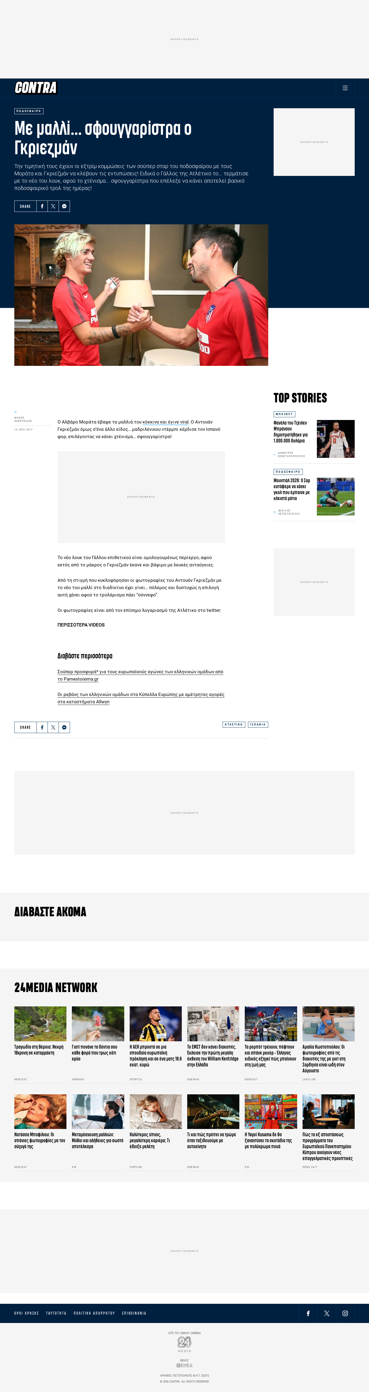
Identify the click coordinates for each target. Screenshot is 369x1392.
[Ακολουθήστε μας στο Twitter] (327, 1313)
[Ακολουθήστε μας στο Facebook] (308, 1313)
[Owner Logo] (184, 1344)
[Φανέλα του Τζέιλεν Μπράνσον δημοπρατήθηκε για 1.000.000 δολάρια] (336, 439)
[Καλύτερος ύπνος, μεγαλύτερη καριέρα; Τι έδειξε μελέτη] (156, 1111)
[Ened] (185, 1365)
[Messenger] (64, 206)
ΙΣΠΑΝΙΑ (258, 724)
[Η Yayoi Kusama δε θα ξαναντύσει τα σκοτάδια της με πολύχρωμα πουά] (271, 1111)
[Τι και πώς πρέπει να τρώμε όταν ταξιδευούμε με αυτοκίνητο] (213, 1111)
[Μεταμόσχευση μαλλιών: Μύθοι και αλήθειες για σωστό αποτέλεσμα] (98, 1111)
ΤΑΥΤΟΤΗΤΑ (56, 1313)
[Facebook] (42, 206)
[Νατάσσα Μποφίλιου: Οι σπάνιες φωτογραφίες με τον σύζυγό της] (40, 1111)
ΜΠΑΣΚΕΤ (284, 414)
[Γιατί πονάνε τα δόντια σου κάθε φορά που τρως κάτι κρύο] (98, 1023)
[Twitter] (53, 206)
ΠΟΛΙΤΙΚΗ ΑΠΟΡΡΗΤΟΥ (94, 1313)
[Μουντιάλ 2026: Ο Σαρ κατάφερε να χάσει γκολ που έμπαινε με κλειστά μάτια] (336, 497)
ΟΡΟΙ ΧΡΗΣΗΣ (26, 1313)
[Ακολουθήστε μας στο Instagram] (345, 1313)
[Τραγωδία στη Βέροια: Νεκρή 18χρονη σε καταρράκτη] (40, 1023)
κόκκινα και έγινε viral (166, 422)
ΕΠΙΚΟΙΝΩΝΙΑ (134, 1313)
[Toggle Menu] (345, 87)
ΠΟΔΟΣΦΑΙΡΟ (288, 472)
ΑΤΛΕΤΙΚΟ (234, 724)
